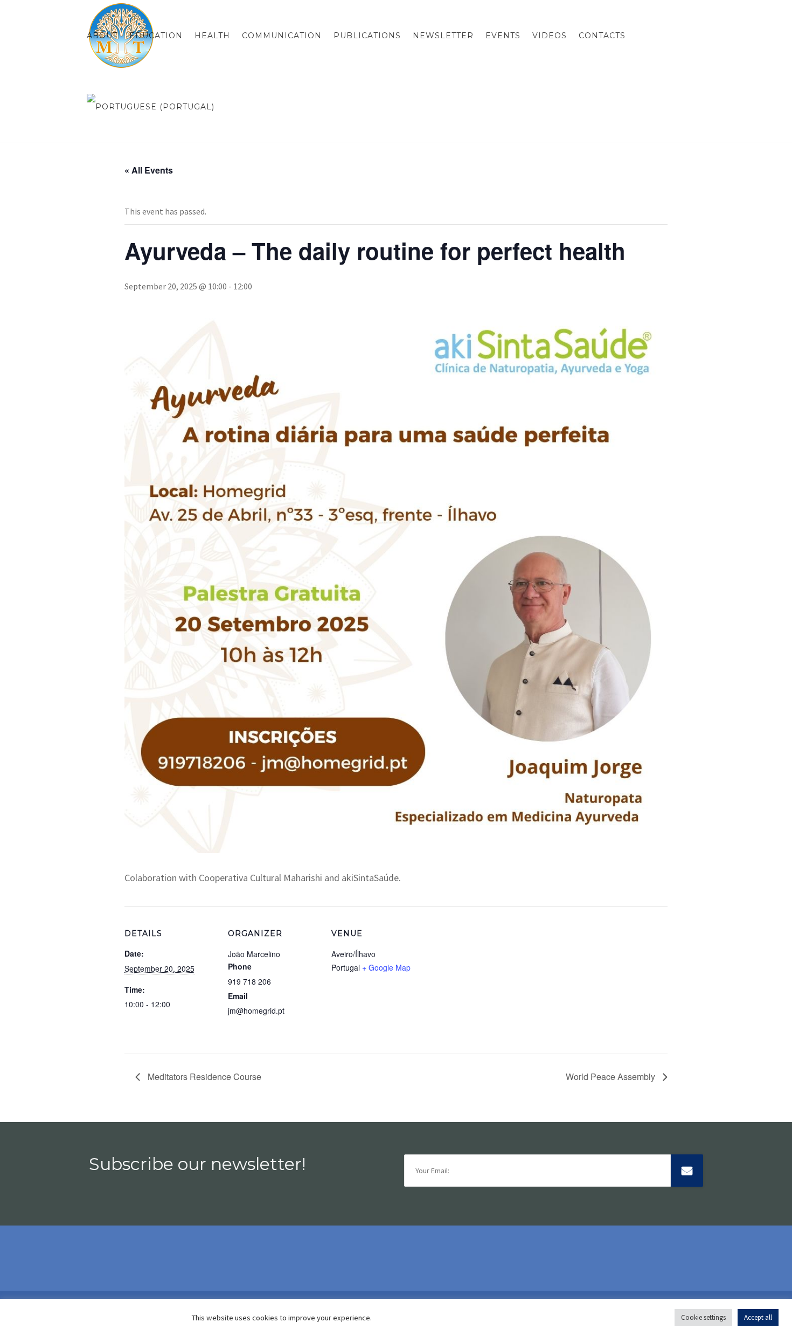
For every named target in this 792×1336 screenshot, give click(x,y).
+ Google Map (386, 967)
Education (156, 35)
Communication (282, 35)
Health (212, 35)
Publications (367, 35)
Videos (549, 35)
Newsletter (443, 35)
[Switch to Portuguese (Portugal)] (147, 106)
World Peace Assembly (611, 1076)
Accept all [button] (758, 1317)
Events (502, 35)
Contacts (602, 35)
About (102, 35)
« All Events (148, 170)
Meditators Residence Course (203, 1076)
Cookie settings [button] (703, 1317)
